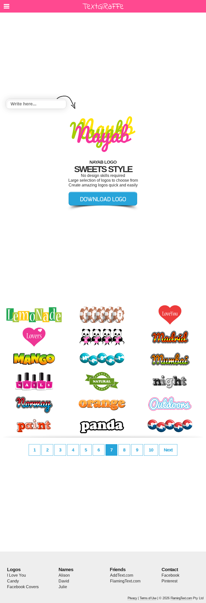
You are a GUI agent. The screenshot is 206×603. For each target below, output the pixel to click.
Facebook (170, 575)
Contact (170, 569)
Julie (63, 587)
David (64, 581)
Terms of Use (148, 598)
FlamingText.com (125, 581)
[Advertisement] (103, 56)
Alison (64, 575)
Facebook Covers (23, 587)
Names (66, 569)
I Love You (16, 575)
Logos (14, 569)
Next (168, 449)
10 (151, 449)
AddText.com (121, 575)
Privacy (132, 598)
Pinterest (169, 581)
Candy (13, 581)
